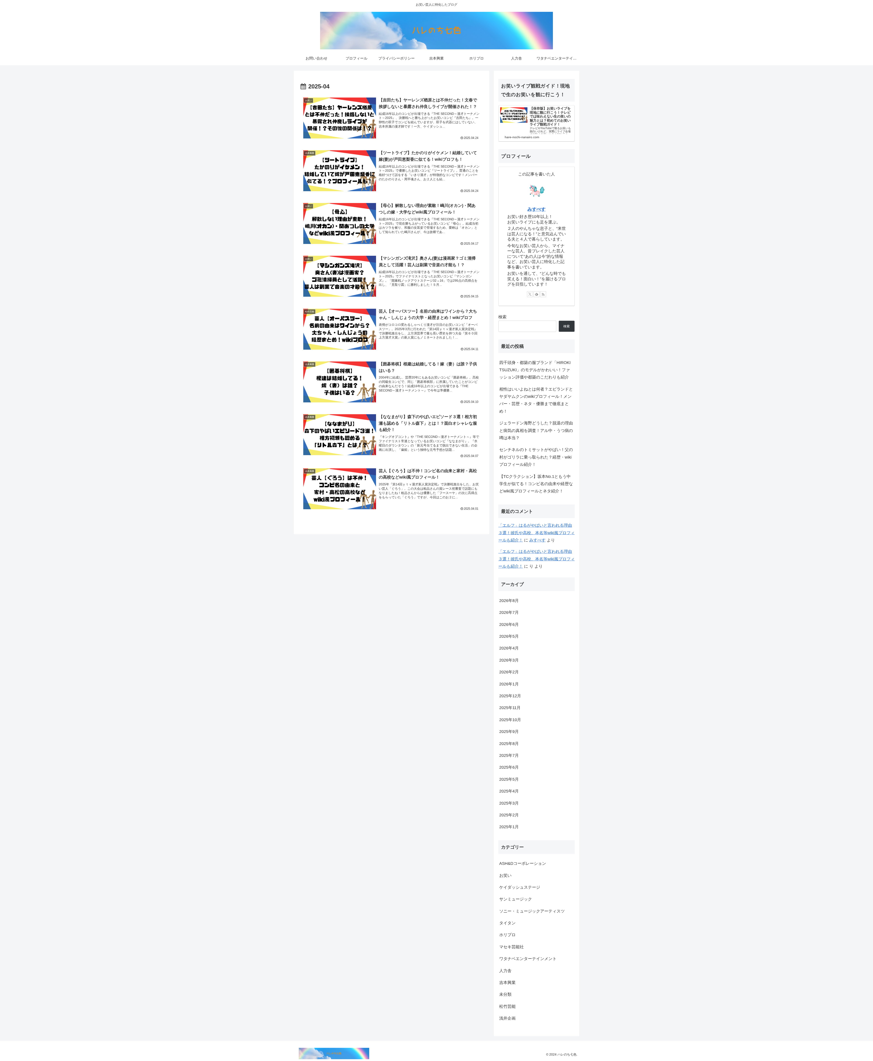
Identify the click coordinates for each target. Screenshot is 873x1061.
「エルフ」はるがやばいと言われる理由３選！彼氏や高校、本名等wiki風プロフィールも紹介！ (536, 532)
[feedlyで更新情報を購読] (536, 294)
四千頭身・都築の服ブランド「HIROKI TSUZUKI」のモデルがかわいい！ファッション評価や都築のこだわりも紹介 (535, 370)
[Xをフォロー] (530, 294)
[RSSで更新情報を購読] (543, 294)
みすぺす (536, 209)
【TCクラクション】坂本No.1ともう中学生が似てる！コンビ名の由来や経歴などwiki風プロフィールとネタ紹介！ (536, 484)
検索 (502, 317)
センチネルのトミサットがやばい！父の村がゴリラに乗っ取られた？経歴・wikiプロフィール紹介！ (536, 457)
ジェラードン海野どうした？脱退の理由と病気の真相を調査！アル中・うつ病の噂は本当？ (536, 430)
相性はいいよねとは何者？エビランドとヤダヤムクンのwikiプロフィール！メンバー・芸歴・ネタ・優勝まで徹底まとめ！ (536, 400)
